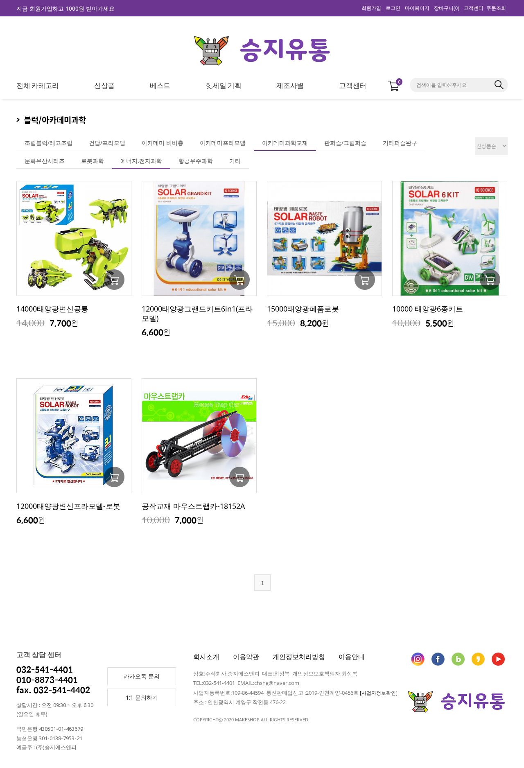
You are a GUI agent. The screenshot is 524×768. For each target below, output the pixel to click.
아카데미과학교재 (285, 143)
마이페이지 (417, 8)
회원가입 (371, 8)
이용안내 (352, 656)
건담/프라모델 (107, 143)
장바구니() (446, 8)
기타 (235, 161)
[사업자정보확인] (379, 692)
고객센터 (473, 8)
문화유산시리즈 (45, 161)
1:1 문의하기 (142, 697)
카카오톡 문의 (142, 676)
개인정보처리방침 (299, 656)
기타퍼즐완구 (400, 143)
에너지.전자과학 (141, 161)
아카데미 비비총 (162, 143)
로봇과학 (92, 161)
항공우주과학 (195, 161)
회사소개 (206, 656)
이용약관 (246, 656)
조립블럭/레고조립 (48, 143)
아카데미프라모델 (223, 143)
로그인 (393, 8)
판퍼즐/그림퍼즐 (345, 143)
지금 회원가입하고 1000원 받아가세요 (65, 8)
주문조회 (496, 8)
